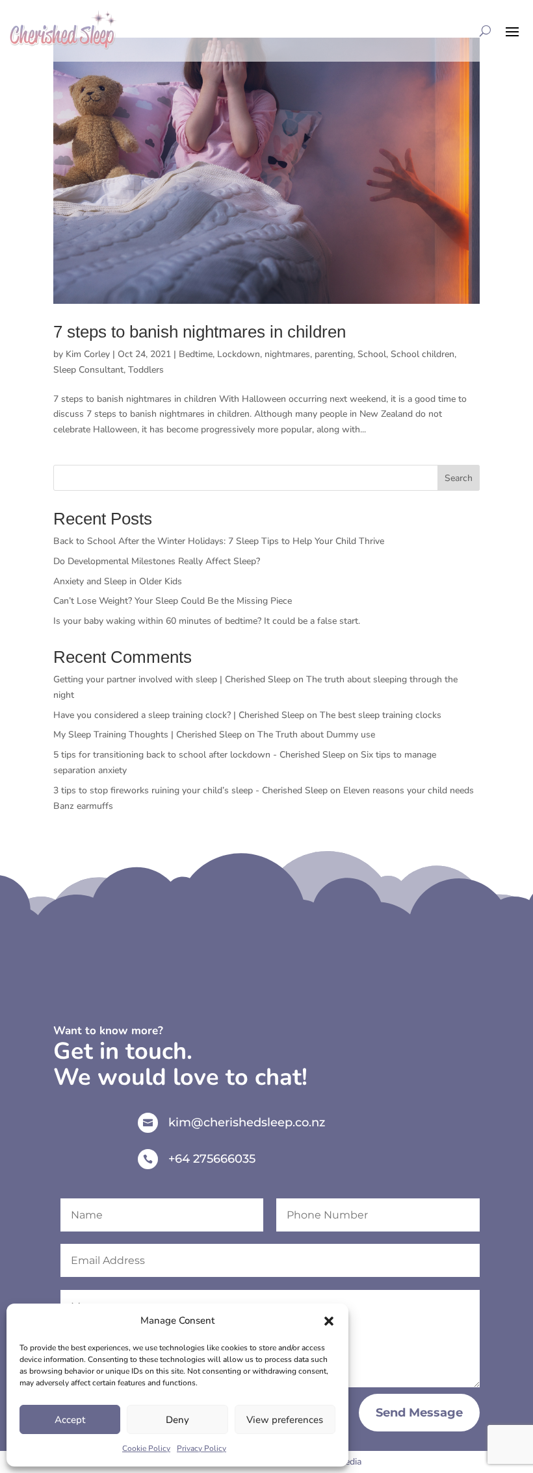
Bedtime (196, 354)
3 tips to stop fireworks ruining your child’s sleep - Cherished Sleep (190, 790)
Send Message (419, 1412)
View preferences (284, 1419)
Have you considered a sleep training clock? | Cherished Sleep (178, 715)
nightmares (287, 354)
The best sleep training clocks (382, 715)
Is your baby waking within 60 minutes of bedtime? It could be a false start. (206, 621)
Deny (177, 1419)
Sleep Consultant (88, 370)
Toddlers (146, 370)
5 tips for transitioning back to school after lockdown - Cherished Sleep (199, 755)
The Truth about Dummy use (316, 734)
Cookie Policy (146, 1448)
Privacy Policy (201, 1448)
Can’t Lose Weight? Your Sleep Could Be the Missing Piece (172, 601)
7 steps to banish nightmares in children (199, 331)
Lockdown (238, 354)
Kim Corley (88, 354)
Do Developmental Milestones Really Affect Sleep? (156, 561)
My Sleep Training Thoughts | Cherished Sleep (147, 734)
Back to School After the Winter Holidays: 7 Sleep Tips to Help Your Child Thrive (218, 541)
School (372, 354)
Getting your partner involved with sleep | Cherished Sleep (172, 679)
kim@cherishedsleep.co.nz (246, 1122)
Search (459, 478)
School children (422, 354)
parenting (334, 354)
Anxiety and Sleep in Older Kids (117, 581)
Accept (70, 1419)
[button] (328, 1321)
